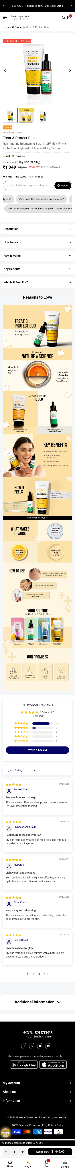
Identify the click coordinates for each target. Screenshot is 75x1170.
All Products (18, 27)
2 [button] (33, 973)
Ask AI (64, 185)
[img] (13, 784)
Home (6, 27)
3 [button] (39, 973)
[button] (21, 723)
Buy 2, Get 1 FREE (18, 3)
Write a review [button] (37, 750)
